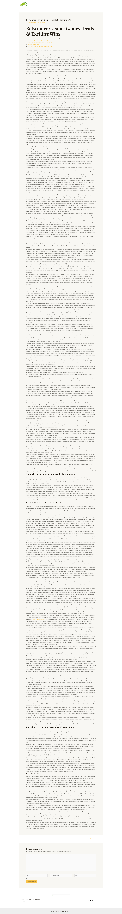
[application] (89, 4)
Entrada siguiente (92, 839)
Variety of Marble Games (33, 44)
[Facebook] (88, 900)
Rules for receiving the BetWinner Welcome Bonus (40, 46)
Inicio (76, 4)
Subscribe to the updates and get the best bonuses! (40, 40)
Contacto (94, 4)
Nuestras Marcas (84, 4)
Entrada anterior (29, 839)
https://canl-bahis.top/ (38, 619)
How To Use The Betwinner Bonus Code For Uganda (40, 42)
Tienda (100, 4)
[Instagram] (92, 900)
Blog (38, 22)
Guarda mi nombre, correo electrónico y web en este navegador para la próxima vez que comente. (51, 879)
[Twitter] (90, 900)
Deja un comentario (31, 22)
